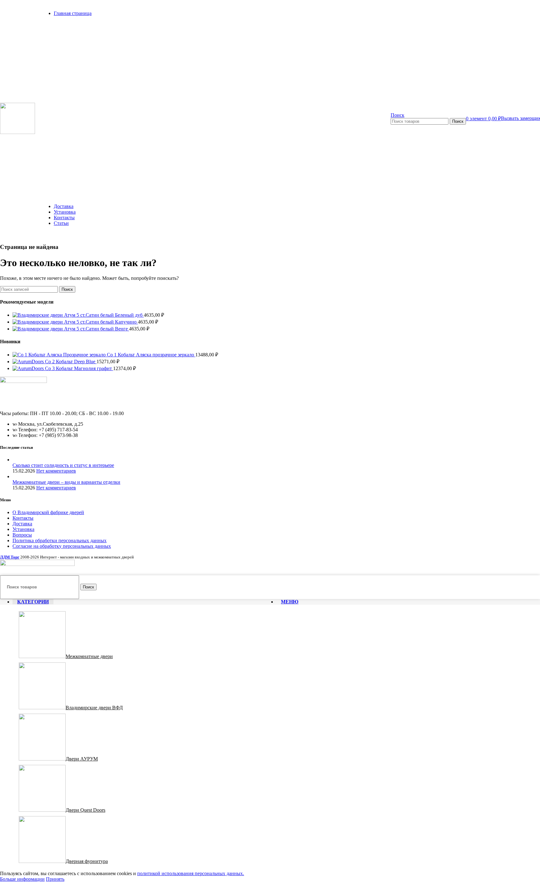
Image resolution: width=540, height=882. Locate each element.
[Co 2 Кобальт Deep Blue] (28, 361)
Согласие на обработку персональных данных (61, 546)
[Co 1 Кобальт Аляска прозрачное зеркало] (59, 354)
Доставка (22, 523)
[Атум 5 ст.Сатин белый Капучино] (38, 322)
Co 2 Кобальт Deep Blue (71, 361)
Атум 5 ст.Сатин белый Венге (96, 328)
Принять (55, 879)
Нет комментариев (56, 470)
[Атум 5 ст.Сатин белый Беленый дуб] (38, 315)
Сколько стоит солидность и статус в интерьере (63, 465)
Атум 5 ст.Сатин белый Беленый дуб (104, 315)
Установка (23, 529)
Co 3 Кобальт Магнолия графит (79, 368)
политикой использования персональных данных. (190, 873)
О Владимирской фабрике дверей (48, 512)
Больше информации (22, 879)
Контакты (22, 518)
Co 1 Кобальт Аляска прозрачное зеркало (151, 354)
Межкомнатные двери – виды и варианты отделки (66, 482)
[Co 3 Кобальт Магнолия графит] (28, 368)
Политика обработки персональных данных (59, 540)
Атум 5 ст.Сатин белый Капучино (101, 322)
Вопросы (22, 535)
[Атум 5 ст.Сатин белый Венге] (38, 328)
